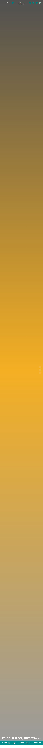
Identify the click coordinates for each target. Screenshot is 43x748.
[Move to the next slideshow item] (40, 367)
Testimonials (37, 742)
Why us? (9, 743)
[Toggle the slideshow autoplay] (40, 373)
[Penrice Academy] (21, 5)
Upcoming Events (28, 743)
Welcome (4, 742)
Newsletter (22, 742)
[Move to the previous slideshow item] (40, 370)
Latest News (14, 743)
